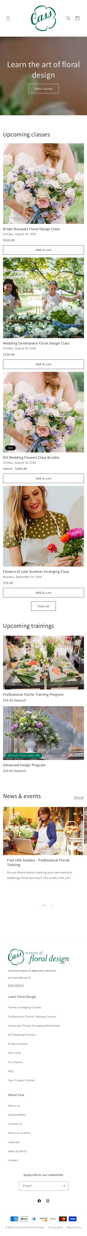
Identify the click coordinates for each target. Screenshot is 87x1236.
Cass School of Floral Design (29, 1227)
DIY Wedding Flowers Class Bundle (31, 457)
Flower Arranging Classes (24, 1007)
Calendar (14, 1142)
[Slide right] (52, 905)
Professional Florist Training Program (33, 694)
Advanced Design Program (24, 765)
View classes (44, 88)
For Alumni (15, 1062)
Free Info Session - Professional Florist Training (38, 862)
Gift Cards (14, 1053)
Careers (13, 1160)
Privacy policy (55, 1227)
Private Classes (18, 1044)
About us (14, 1105)
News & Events (17, 1151)
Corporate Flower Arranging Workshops (34, 1025)
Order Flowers (16, 985)
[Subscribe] (63, 1186)
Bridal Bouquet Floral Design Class (31, 229)
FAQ (10, 1071)
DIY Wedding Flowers (22, 1034)
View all (43, 606)
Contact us (15, 1124)
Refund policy (74, 1227)
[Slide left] (34, 905)
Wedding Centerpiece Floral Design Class (36, 343)
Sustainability (17, 1114)
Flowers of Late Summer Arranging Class (36, 571)
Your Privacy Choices (21, 1080)
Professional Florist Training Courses (32, 1016)
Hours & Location (19, 1133)
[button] (8, 18)
